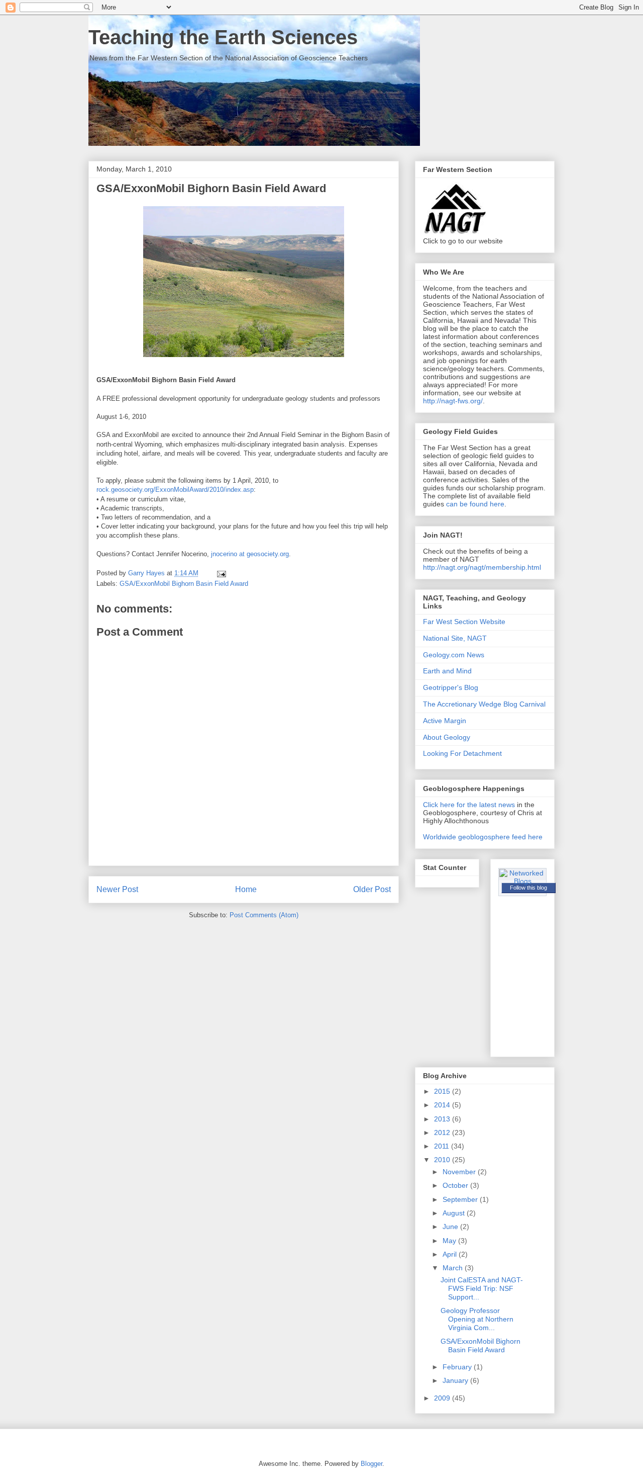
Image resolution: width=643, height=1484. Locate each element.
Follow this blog (528, 888)
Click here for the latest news (469, 805)
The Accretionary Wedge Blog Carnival (484, 704)
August (455, 1213)
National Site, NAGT (455, 638)
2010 (443, 1160)
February (458, 1367)
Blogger (371, 1463)
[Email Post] (220, 573)
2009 (443, 1398)
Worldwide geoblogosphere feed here (483, 837)
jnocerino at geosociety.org (250, 554)
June (451, 1227)
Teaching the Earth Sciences (223, 37)
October (456, 1185)
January (456, 1380)
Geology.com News (453, 655)
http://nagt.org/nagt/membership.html (482, 567)
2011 (442, 1146)
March (454, 1268)
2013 (443, 1119)
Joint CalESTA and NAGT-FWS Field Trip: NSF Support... (482, 1288)
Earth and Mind (447, 671)
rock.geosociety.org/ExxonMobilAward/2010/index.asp (175, 489)
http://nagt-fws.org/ (453, 401)
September (461, 1199)
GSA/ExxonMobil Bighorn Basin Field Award (184, 583)
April (451, 1254)
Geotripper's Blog (450, 687)
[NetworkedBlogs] (522, 881)
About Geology (446, 737)
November (460, 1172)
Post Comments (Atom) (264, 915)
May (450, 1241)
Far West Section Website (464, 622)
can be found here (475, 504)
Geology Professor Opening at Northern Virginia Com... (477, 1319)
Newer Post (117, 889)
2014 (443, 1105)
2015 (443, 1091)
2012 (443, 1132)
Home (246, 889)
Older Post (372, 889)
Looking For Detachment (462, 753)
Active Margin (444, 721)
